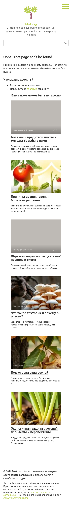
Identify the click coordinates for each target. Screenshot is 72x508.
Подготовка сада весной (29, 372)
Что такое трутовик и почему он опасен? (35, 314)
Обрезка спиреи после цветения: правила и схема (36, 258)
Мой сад (31, 24)
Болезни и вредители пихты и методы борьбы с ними (33, 139)
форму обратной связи (15, 498)
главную (32, 88)
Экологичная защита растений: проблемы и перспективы (34, 430)
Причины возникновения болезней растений (30, 198)
